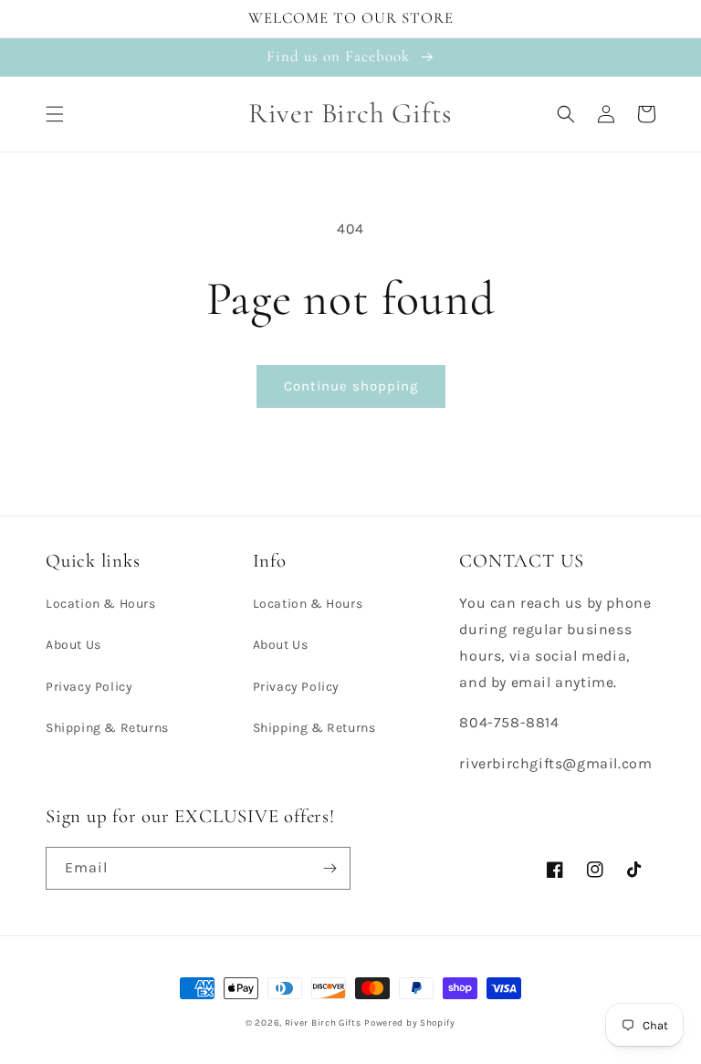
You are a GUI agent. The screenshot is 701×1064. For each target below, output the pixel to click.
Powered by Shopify (409, 1022)
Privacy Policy (89, 686)
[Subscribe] (329, 868)
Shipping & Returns (107, 727)
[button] (55, 114)
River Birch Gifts (323, 1022)
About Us (73, 644)
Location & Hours (101, 603)
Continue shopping (351, 386)
